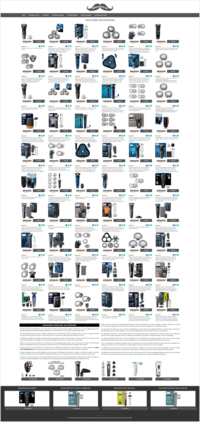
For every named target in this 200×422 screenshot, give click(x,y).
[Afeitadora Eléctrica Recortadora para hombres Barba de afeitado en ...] (167, 369)
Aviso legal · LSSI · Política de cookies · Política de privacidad (100, 412)
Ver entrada (33, 379)
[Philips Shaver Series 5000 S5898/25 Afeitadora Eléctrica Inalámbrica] (140, 210)
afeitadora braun (72, 15)
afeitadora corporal (58, 15)
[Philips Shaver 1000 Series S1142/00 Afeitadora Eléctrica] (33, 31)
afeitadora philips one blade (124, 388)
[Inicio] (100, 11)
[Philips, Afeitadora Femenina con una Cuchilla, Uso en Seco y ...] (140, 369)
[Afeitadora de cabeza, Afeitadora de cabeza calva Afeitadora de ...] (33, 369)
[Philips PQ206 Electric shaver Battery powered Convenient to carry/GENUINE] (33, 180)
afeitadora (45, 15)
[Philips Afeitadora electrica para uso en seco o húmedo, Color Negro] (86, 180)
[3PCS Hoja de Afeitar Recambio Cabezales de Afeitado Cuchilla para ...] (60, 369)
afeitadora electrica (101, 15)
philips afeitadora (86, 15)
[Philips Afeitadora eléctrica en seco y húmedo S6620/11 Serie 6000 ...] (86, 369)
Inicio (23, 15)
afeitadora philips (33, 15)
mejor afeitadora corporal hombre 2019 (75, 388)
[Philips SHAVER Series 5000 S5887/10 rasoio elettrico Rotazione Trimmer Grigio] (113, 300)
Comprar (38, 41)
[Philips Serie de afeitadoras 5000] (86, 270)
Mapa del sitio (100, 415)
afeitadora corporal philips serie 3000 (173, 388)
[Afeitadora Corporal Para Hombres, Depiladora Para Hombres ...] (113, 369)
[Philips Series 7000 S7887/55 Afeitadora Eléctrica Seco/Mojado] (60, 210)
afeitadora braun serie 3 (27, 388)
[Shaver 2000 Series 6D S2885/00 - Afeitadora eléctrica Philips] (33, 240)
